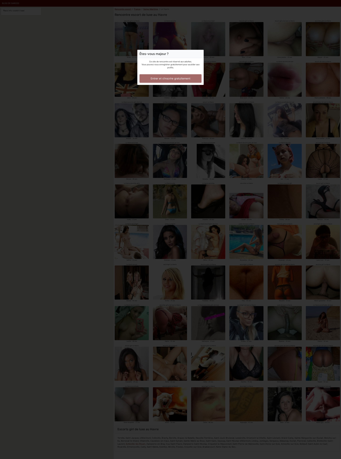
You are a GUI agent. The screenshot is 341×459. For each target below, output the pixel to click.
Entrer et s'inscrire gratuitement (170, 78)
